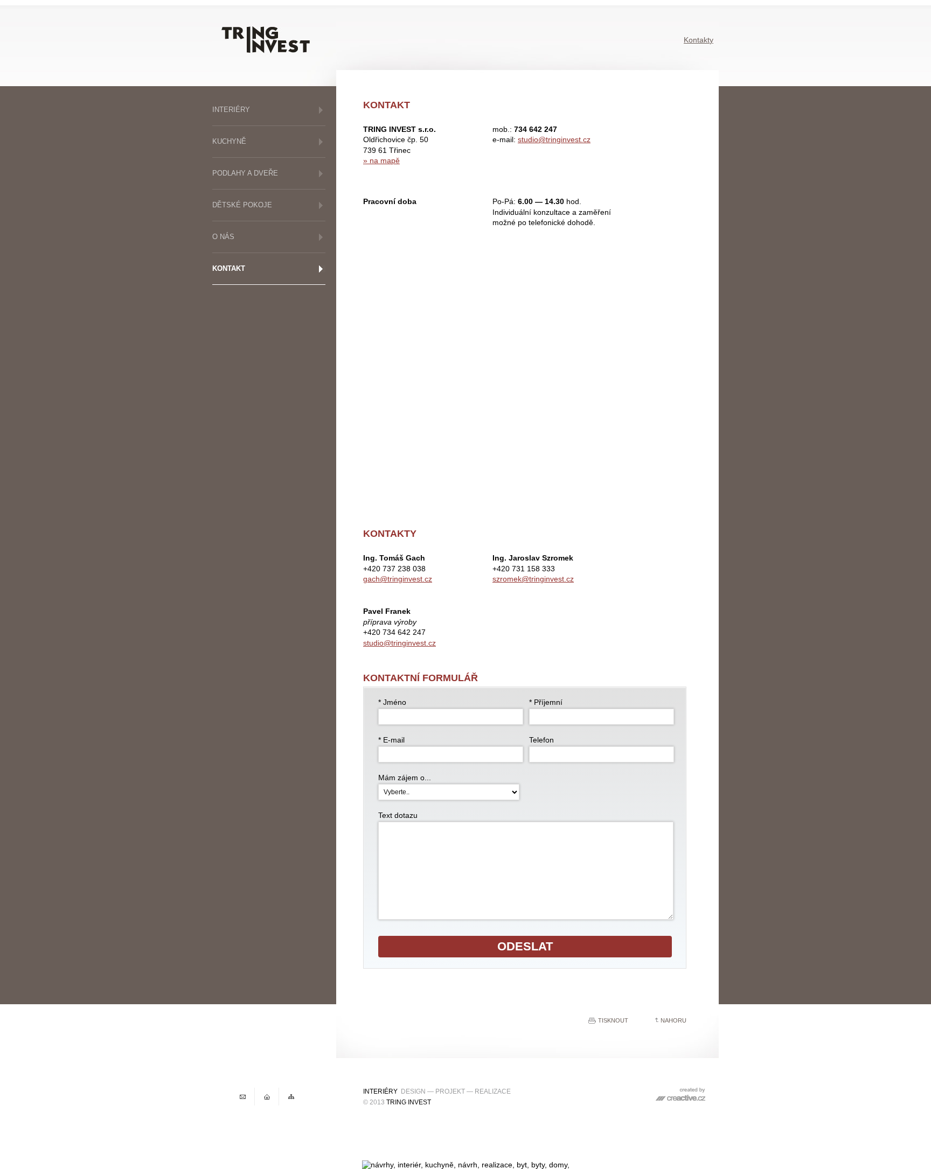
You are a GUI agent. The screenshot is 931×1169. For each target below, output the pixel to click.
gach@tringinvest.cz (397, 579)
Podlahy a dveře (245, 173)
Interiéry (231, 110)
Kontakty (698, 40)
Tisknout (613, 1020)
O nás (223, 237)
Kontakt (228, 268)
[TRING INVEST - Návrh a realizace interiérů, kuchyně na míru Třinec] (274, 45)
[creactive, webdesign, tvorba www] (680, 1098)
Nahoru (673, 1020)
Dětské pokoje (242, 205)
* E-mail (391, 740)
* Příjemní (545, 702)
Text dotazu (398, 815)
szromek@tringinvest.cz (533, 579)
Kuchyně (229, 141)
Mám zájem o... (404, 777)
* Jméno (392, 702)
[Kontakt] (244, 1096)
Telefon (541, 740)
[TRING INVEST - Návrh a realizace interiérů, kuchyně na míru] (268, 1096)
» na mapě (381, 160)
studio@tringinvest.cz (554, 139)
